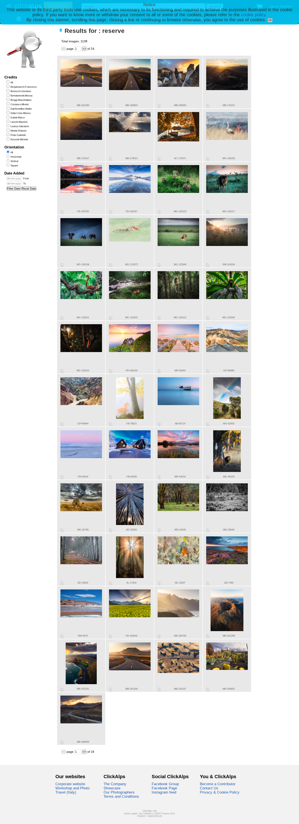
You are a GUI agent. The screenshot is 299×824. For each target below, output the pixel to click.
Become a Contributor (218, 784)
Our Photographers (119, 792)
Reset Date (29, 188)
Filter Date (13, 188)
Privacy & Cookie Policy (219, 792)
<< (63, 48)
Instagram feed (164, 792)
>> (84, 48)
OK (270, 20)
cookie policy (253, 14)
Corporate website (70, 784)
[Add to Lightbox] (62, 106)
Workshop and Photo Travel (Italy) (72, 790)
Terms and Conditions (121, 796)
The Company (115, 784)
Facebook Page (164, 788)
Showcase (112, 788)
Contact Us (209, 788)
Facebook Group (165, 784)
